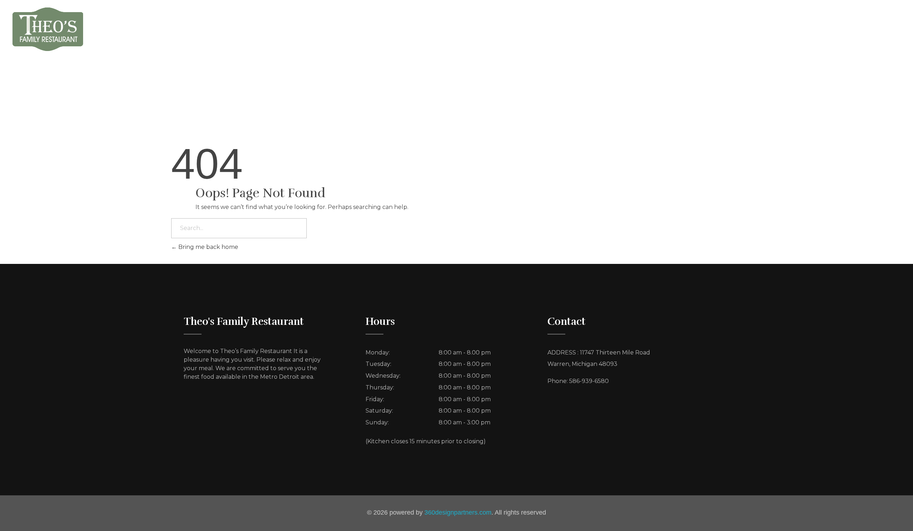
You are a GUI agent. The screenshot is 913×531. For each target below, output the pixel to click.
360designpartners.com (457, 512)
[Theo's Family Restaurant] (47, 29)
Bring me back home (207, 247)
